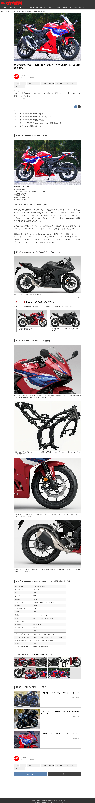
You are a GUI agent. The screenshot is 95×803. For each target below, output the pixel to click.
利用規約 (32, 800)
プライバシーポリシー (43, 800)
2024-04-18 (23, 75)
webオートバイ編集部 (27, 77)
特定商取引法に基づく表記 (57, 800)
